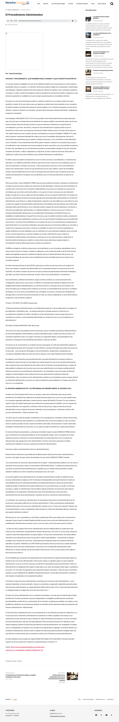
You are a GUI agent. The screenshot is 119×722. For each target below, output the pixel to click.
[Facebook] (96, 715)
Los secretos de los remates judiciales (101, 17)
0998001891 (9, 715)
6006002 (16, 715)
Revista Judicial (102, 3)
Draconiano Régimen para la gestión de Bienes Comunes (101, 87)
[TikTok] (111, 715)
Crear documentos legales (58, 3)
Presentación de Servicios (57, 716)
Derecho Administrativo (13, 9)
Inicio (38, 3)
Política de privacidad (88, 699)
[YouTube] (106, 715)
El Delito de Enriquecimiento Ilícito (103, 70)
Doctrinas (45, 3)
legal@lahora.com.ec (56, 713)
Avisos (93, 3)
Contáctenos (110, 699)
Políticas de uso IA (100, 699)
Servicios (70, 3)
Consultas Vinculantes (82, 3)
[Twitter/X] (101, 715)
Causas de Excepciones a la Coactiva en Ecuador (101, 52)
